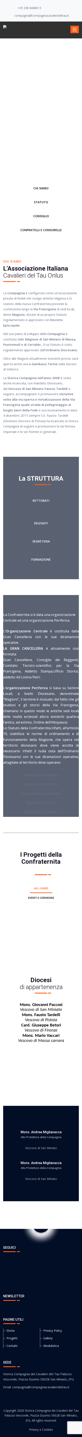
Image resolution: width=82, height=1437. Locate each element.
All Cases (41, 888)
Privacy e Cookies (41, 1430)
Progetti (12, 1338)
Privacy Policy (52, 1331)
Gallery (48, 1338)
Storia (11, 1331)
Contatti (12, 1346)
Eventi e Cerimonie (41, 897)
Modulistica (51, 1346)
